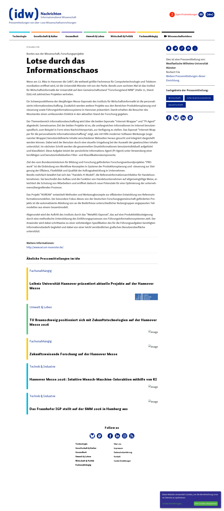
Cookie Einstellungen (122, 461)
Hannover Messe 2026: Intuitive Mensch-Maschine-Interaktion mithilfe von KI (93, 379)
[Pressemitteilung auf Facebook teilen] (168, 117)
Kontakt (117, 456)
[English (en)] (201, 14)
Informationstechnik (199, 98)
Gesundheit (71, 36)
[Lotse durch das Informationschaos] (175, 48)
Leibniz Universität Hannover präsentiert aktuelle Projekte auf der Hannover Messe (91, 286)
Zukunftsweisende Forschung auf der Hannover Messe (73, 354)
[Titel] (168, 48)
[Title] (182, 48)
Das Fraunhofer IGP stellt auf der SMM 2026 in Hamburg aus (79, 408)
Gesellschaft (176, 104)
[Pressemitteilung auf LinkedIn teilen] (183, 117)
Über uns (117, 444)
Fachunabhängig (148, 36)
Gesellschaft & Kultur (46, 36)
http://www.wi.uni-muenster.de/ (45, 247)
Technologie (19, 36)
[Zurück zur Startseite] (42, 16)
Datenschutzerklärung (123, 452)
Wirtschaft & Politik (122, 36)
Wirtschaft (175, 98)
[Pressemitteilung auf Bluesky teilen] (176, 117)
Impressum (118, 448)
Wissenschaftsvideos (179, 36)
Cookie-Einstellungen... (172, 503)
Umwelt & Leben (95, 36)
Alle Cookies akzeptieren (206, 503)
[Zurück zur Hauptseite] (210, 14)
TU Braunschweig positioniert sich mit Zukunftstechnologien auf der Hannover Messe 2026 (93, 322)
